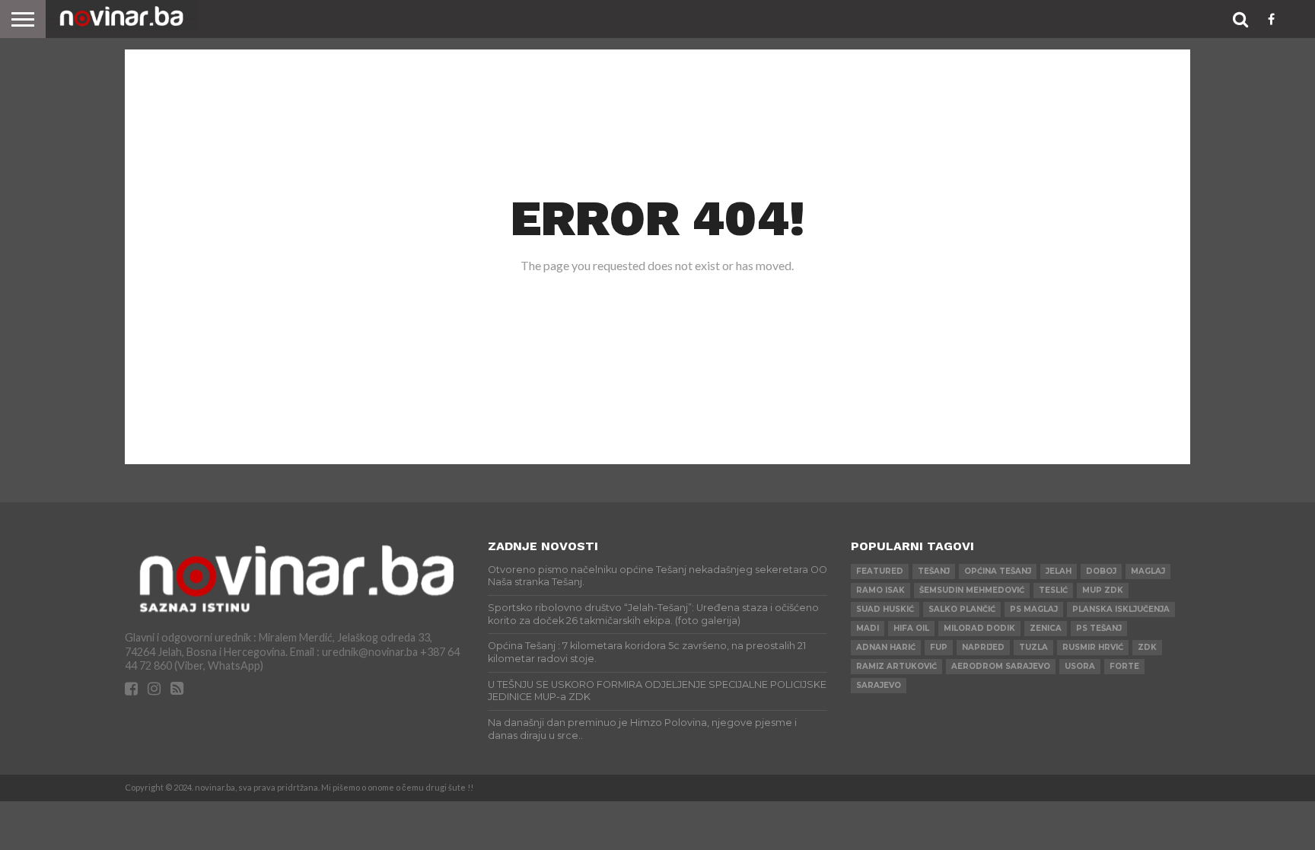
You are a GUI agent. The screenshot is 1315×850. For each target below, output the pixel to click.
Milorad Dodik (979, 628)
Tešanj (934, 571)
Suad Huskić (885, 609)
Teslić (1053, 590)
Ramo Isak (880, 590)
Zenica (1046, 628)
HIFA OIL (911, 628)
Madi (867, 628)
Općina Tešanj (997, 571)
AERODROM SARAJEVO (1000, 666)
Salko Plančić (961, 609)
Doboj (1101, 571)
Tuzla (1033, 647)
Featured (879, 571)
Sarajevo (878, 685)
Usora (1080, 666)
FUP (938, 647)
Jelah (1058, 571)
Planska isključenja (1121, 609)
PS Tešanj (1099, 628)
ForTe (1124, 666)
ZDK (1147, 647)
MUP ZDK (1102, 590)
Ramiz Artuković (896, 666)
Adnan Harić (885, 647)
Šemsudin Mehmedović (971, 590)
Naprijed (983, 647)
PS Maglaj (1034, 609)
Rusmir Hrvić (1092, 647)
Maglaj (1148, 571)
